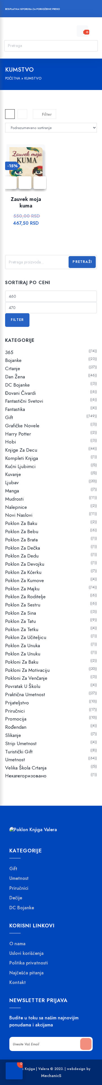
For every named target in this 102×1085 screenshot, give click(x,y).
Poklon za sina (20, 613)
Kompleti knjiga (21, 458)
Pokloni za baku (21, 662)
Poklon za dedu (22, 555)
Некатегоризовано (25, 775)
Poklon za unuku (22, 653)
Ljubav (12, 482)
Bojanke (13, 360)
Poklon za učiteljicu (25, 637)
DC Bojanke (17, 385)
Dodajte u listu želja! (25, 182)
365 (9, 352)
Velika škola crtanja (25, 767)
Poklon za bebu (21, 531)
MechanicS (51, 1075)
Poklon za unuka (22, 645)
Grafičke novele (22, 425)
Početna (12, 78)
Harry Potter (18, 434)
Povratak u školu (22, 686)
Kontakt (17, 982)
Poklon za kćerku (23, 572)
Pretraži (82, 261)
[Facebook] (67, 10)
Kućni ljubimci (20, 466)
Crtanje (12, 368)
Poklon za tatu (20, 621)
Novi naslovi (18, 515)
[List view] (22, 114)
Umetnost (15, 759)
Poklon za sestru (22, 604)
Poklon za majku (22, 588)
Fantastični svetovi (24, 401)
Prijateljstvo (17, 702)
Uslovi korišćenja (26, 953)
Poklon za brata (21, 539)
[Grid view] (10, 114)
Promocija (15, 718)
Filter (17, 319)
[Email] (88, 10)
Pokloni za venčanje (26, 678)
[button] (39, 182)
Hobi (10, 441)
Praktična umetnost (25, 694)
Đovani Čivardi (20, 393)
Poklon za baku (21, 523)
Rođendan (15, 727)
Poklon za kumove (24, 580)
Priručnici (15, 711)
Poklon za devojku (24, 564)
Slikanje (13, 735)
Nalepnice (16, 507)
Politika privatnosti (28, 963)
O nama (17, 943)
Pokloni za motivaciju (27, 670)
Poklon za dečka (22, 548)
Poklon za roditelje (25, 596)
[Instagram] (78, 10)
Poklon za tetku (21, 629)
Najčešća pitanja (26, 973)
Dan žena (15, 376)
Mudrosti (14, 499)
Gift (9, 417)
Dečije (15, 898)
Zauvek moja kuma (26, 202)
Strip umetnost (21, 743)
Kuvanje (13, 474)
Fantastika (15, 409)
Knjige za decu (21, 450)
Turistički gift (19, 751)
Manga (12, 490)
